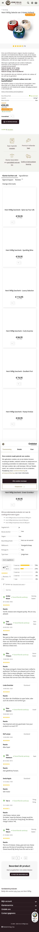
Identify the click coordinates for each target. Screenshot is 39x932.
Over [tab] (32, 449)
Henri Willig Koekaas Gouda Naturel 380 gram (18, 517)
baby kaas (17, 891)
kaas (28, 148)
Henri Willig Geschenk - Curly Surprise (19, 331)
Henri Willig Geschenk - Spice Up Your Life (19, 210)
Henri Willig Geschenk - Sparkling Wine (19, 250)
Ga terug (5, 10)
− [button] (13, 117)
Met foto (8, 590)
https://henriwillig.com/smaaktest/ (12, 92)
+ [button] (13, 115)
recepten (12, 148)
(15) (24, 46)
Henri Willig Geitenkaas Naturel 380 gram (17, 520)
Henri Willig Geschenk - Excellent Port (19, 371)
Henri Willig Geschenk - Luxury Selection (19, 291)
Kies (13, 927)
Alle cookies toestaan (19, 481)
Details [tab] (19, 449)
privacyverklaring (8, 473)
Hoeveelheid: (5, 116)
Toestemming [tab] (6, 449)
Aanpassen (18, 486)
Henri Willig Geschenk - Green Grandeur (19, 492)
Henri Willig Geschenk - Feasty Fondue (19, 412)
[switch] (35, 921)
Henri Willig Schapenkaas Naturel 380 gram (18, 522)
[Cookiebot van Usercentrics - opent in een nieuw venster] (28, 444)
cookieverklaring (19, 471)
